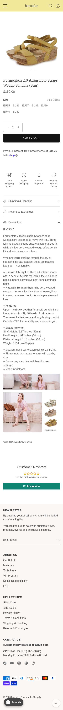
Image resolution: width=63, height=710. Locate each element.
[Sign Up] (58, 540)
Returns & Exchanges (20, 211)
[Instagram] (19, 663)
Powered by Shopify (31, 697)
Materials (8, 565)
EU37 (25, 105)
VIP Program (10, 575)
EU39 (44, 105)
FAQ (5, 586)
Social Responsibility (15, 580)
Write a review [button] (31, 486)
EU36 (16, 105)
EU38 (35, 105)
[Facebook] (4, 663)
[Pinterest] (26, 663)
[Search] (50, 6)
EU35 (6, 105)
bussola (15, 697)
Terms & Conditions (14, 618)
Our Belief (9, 560)
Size (31, 100)
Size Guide (53, 100)
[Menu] (5, 5)
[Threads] (33, 663)
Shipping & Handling (20, 201)
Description (14, 222)
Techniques (9, 570)
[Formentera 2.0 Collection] (31, 394)
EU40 (6, 111)
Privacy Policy (11, 612)
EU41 (16, 111)
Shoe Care (9, 602)
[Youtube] (12, 663)
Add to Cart (31, 138)
